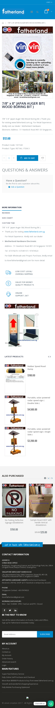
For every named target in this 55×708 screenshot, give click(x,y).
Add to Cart (29, 158)
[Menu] (32, 12)
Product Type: (8, 148)
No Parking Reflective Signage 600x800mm (14, 521)
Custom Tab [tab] (8, 223)
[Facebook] (4, 610)
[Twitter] (9, 610)
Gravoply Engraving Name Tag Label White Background (39, 369)
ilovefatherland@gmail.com (13, 597)
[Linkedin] (15, 610)
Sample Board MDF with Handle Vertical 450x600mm (41, 522)
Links (48, 2)
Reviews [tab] (6, 213)
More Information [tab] (11, 207)
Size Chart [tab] (7, 218)
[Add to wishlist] (43, 158)
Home (3, 23)
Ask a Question (17, 187)
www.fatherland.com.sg (34, 231)
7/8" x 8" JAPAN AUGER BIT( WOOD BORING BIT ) (23, 105)
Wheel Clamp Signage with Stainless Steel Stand (39, 400)
